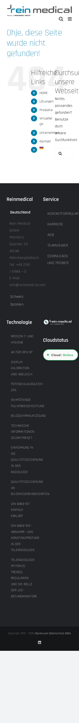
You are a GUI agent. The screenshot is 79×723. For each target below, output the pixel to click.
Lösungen (47, 101)
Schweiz (16, 296)
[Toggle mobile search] (61, 19)
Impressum (41, 633)
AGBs (68, 633)
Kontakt (45, 141)
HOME (44, 93)
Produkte (46, 110)
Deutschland (20, 212)
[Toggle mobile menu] (70, 19)
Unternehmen (49, 132)
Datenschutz (56, 633)
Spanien (16, 304)
